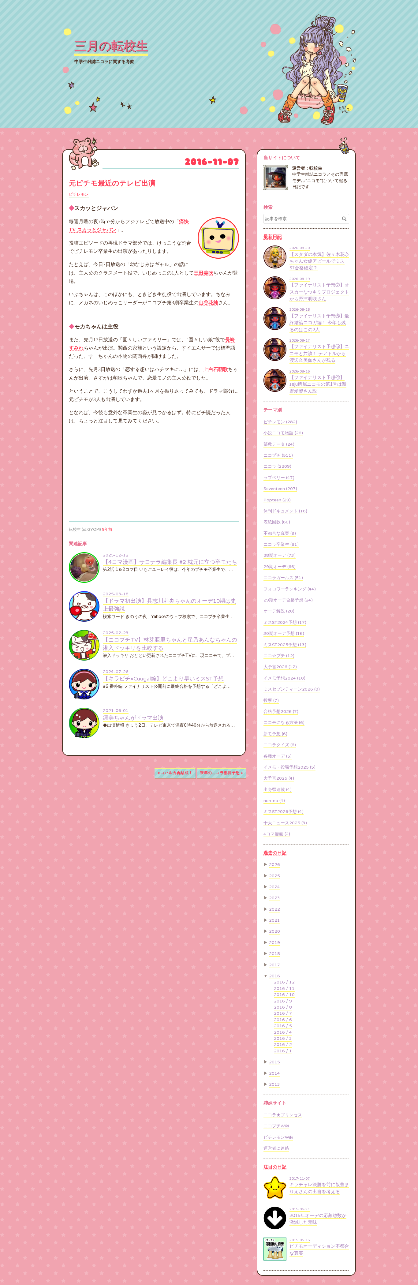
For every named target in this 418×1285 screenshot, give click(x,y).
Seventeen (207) (280, 488)
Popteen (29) (277, 500)
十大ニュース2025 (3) (285, 823)
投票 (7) (271, 700)
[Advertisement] (120, 473)
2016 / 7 (283, 1013)
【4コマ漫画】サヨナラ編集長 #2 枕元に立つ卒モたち (170, 562)
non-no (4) (274, 800)
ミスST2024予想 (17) (284, 622)
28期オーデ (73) (279, 555)
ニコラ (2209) (277, 466)
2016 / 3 (283, 1038)
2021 (274, 920)
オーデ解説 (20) (278, 611)
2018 (274, 953)
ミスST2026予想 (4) (283, 811)
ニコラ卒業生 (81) (281, 544)
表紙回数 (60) (276, 522)
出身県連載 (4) (277, 789)
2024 (274, 887)
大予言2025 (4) (278, 778)
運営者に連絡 (276, 1148)
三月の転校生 (111, 46)
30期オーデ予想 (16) (283, 633)
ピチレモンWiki (278, 1137)
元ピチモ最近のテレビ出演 (112, 183)
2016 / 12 (284, 982)
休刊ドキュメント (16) (285, 511)
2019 (274, 942)
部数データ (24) (278, 444)
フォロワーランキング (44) (289, 589)
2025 (274, 876)
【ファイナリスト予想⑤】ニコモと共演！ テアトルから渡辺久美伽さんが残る (319, 353)
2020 (274, 931)
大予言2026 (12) (280, 667)
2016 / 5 (283, 1026)
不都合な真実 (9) (279, 533)
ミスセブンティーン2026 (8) (291, 689)
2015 (274, 1062)
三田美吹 (203, 272)
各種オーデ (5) (277, 756)
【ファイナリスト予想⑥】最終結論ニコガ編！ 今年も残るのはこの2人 (319, 322)
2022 (274, 909)
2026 (274, 864)
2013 (274, 1084)
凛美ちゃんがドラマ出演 (133, 718)
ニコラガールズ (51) (283, 577)
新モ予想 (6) (275, 734)
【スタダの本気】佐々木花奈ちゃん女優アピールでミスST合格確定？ (319, 261)
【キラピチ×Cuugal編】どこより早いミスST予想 (163, 679)
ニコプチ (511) (278, 455)
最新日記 (272, 236)
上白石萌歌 (215, 369)
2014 (274, 1073)
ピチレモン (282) (280, 422)
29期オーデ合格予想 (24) (288, 600)
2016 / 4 (283, 1032)
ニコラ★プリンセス (282, 1115)
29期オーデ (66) (279, 566)
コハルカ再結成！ (175, 772)
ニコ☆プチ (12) (278, 656)
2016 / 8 (283, 1007)
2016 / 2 (283, 1044)
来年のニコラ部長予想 (221, 772)
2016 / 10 (284, 994)
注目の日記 (274, 1167)
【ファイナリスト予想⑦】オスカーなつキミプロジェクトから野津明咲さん (319, 292)
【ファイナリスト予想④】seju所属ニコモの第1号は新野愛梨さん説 (317, 384)
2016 (274, 976)
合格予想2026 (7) (280, 711)
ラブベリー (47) (278, 477)
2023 (274, 898)
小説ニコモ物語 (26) (283, 433)
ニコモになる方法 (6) (283, 722)
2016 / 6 (283, 1019)
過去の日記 (274, 853)
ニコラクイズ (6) (279, 745)
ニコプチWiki (276, 1126)
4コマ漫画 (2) (276, 834)
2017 (274, 965)
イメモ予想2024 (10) (284, 678)
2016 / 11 (284, 988)
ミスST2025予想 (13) (284, 644)
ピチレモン (79, 194)
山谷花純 (208, 302)
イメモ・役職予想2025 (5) (289, 767)
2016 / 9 (283, 1001)
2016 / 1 (283, 1051)
